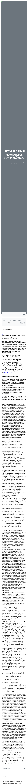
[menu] (24, 314)
